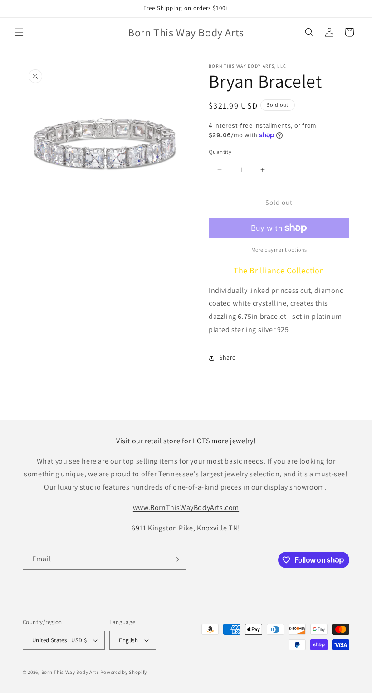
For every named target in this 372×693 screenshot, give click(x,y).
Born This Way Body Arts (70, 672)
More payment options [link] (279, 249)
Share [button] (227, 357)
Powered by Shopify (123, 672)
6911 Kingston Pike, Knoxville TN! (186, 528)
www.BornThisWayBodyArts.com (186, 507)
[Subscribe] (176, 559)
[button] (19, 32)
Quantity (220, 152)
